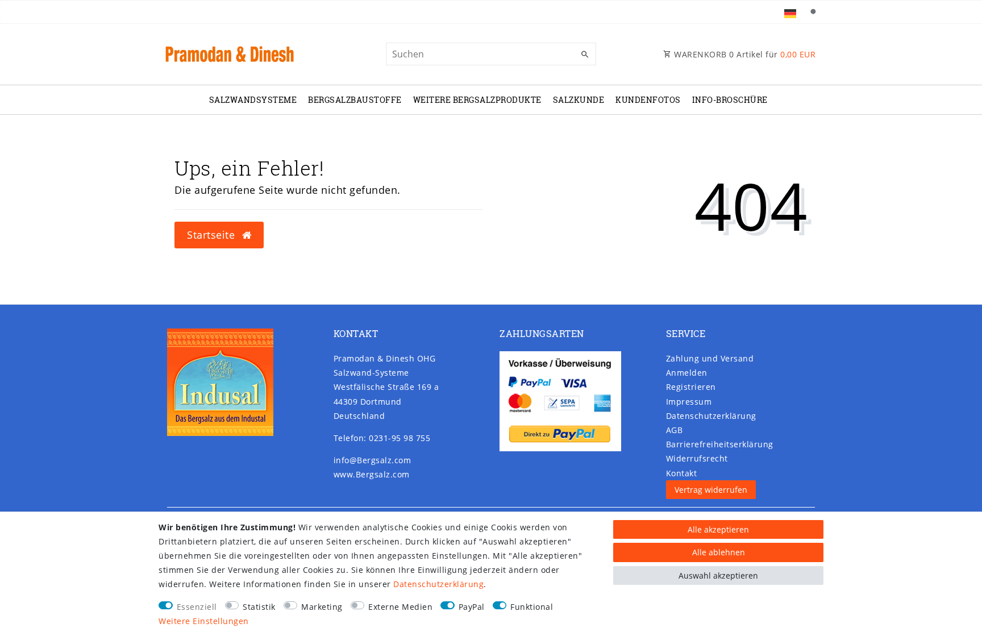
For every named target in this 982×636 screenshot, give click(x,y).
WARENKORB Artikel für (744, 54)
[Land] (790, 12)
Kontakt (681, 473)
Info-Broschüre (730, 99)
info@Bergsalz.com (372, 460)
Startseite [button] (212, 235)
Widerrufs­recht (697, 458)
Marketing (322, 606)
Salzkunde (579, 99)
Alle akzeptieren (718, 529)
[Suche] (812, 12)
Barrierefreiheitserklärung (719, 444)
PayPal (472, 606)
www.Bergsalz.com (372, 474)
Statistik (259, 606)
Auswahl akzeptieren (718, 575)
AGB (674, 430)
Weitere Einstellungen (204, 621)
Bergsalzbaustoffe (355, 99)
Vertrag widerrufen (711, 489)
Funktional (531, 606)
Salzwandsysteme (253, 99)
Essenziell (197, 606)
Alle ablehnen (718, 552)
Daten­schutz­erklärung (711, 415)
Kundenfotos (648, 99)
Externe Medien (400, 606)
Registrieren (691, 386)
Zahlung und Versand (710, 358)
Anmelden (687, 372)
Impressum (689, 401)
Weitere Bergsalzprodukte (477, 99)
